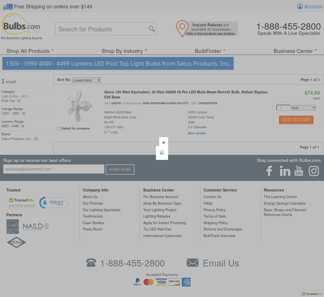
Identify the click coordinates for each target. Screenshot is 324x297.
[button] (163, 141)
